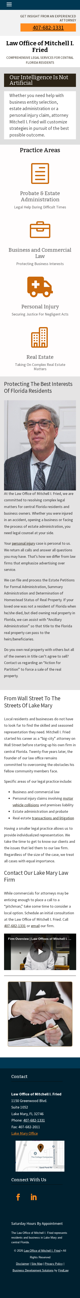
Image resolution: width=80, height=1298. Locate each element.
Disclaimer (22, 1263)
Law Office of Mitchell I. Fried (42, 1250)
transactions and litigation (53, 818)
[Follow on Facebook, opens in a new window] (18, 1197)
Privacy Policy (54, 1263)
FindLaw (63, 1270)
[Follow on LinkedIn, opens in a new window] (33, 1197)
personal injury (23, 543)
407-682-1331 (48, 27)
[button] (9, 5)
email (35, 925)
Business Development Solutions (33, 1270)
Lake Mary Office (24, 1133)
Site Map (36, 1263)
